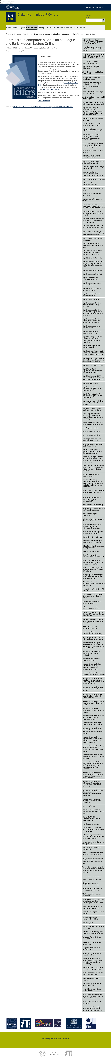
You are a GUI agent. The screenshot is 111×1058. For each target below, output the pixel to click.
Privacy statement (63, 1039)
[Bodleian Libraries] (74, 1023)
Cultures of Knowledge (51, 89)
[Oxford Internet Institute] (91, 1023)
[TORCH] (48, 1023)
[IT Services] (25, 1023)
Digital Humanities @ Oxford (38, 14)
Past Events (27, 34)
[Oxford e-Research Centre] (11, 1023)
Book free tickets (44, 101)
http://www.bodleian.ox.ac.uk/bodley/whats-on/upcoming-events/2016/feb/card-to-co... (43, 107)
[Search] (103, 20)
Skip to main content (6, 3)
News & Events (15, 34)
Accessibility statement (49, 1039)
